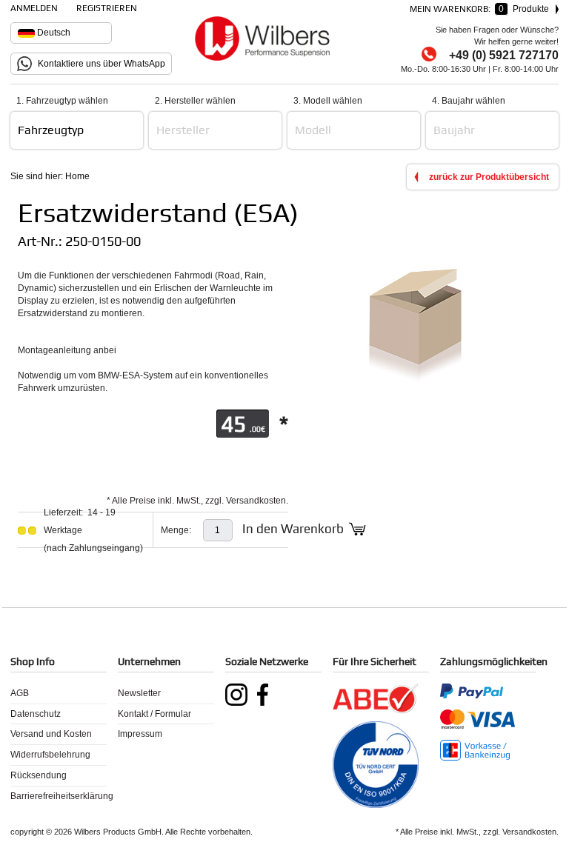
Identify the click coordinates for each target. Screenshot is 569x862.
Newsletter (139, 693)
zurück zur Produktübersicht (489, 177)
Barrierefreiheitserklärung (58, 796)
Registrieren (106, 8)
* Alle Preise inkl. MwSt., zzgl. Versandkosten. (197, 500)
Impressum (140, 734)
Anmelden (34, 8)
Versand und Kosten (51, 734)
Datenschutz (35, 714)
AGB (19, 693)
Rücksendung (38, 775)
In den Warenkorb (293, 528)
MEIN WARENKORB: (483, 9)
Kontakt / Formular (154, 714)
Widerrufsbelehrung (50, 754)
